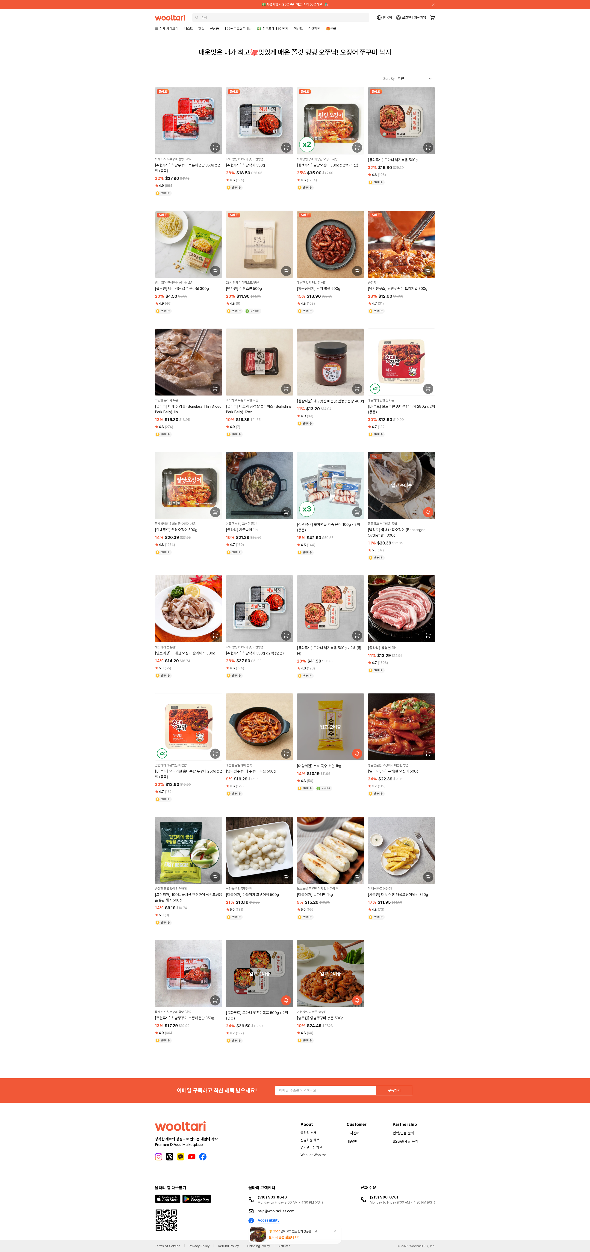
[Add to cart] (215, 148)
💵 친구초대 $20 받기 (272, 29)
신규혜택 (314, 29)
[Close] (431, 4)
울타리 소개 (308, 1133)
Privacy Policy (199, 1246)
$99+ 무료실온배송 (238, 29)
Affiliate (284, 1246)
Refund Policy (228, 1246)
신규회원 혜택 (310, 1140)
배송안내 (353, 1141)
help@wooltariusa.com (276, 1211)
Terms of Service (167, 1246)
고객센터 (353, 1133)
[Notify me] (428, 512)
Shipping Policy (258, 1246)
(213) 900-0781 (384, 1197)
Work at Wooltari (314, 1155)
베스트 (188, 29)
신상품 (214, 29)
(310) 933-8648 (272, 1197)
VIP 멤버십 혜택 (311, 1147)
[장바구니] (432, 17)
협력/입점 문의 (403, 1133)
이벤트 (298, 29)
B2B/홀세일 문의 (405, 1141)
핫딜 (201, 29)
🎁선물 (331, 29)
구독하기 (394, 1090)
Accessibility (269, 1220)
